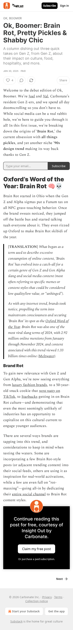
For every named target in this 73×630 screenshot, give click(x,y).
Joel (32, 96)
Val (45, 96)
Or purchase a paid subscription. (36, 559)
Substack (16, 621)
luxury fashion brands (29, 385)
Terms (58, 597)
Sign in (64, 6)
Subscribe (49, 6)
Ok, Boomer (12, 18)
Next (59, 579)
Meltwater (46, 356)
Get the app (56, 611)
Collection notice (36, 601)
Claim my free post (36, 549)
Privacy (47, 597)
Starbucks (29, 396)
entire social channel (29, 494)
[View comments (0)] (21, 80)
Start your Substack (26, 611)
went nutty (47, 390)
